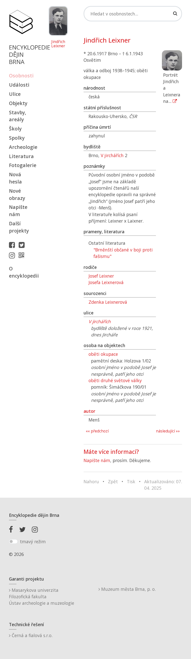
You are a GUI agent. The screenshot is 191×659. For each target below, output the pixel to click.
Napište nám (18, 211)
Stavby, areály (17, 116)
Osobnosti (21, 75)
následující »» (168, 431)
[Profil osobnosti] (23, 255)
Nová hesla (15, 178)
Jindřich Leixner (58, 44)
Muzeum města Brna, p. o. (128, 589)
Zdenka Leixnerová (108, 302)
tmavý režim (33, 541)
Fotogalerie (21, 165)
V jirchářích (112, 155)
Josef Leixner (101, 276)
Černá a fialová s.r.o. (31, 635)
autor (89, 411)
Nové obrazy (17, 194)
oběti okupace (103, 354)
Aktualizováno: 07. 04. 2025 (163, 485)
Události (19, 84)
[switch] (13, 541)
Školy (15, 128)
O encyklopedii (21, 272)
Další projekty (19, 227)
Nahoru (91, 481)
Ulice (15, 94)
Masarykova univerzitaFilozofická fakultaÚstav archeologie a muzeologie (41, 596)
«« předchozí (97, 431)
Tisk (131, 481)
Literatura (21, 156)
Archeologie (21, 147)
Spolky (17, 137)
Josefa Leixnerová (106, 282)
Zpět (113, 481)
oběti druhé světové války (115, 380)
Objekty (18, 103)
